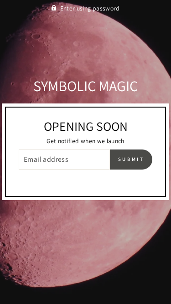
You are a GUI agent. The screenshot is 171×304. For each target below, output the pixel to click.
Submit (131, 159)
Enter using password (90, 8)
